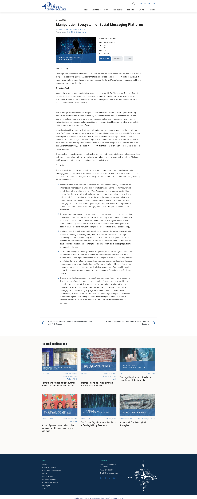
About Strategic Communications (51, 470)
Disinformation (81, 32)
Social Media (71, 32)
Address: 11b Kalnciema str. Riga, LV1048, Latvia (108, 465)
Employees (45, 464)
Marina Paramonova (65, 29)
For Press (44, 489)
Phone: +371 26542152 (106, 470)
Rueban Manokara (79, 29)
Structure (44, 473)
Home (85, 10)
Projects (130, 10)
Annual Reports (46, 486)
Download (117, 58)
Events (141, 10)
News (106, 10)
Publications (118, 10)
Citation (128, 58)
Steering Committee (47, 476)
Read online (104, 58)
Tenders (152, 10)
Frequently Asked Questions (50, 483)
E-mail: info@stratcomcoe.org (109, 473)
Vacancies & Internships (49, 480)
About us (95, 10)
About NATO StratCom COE (49, 467)
